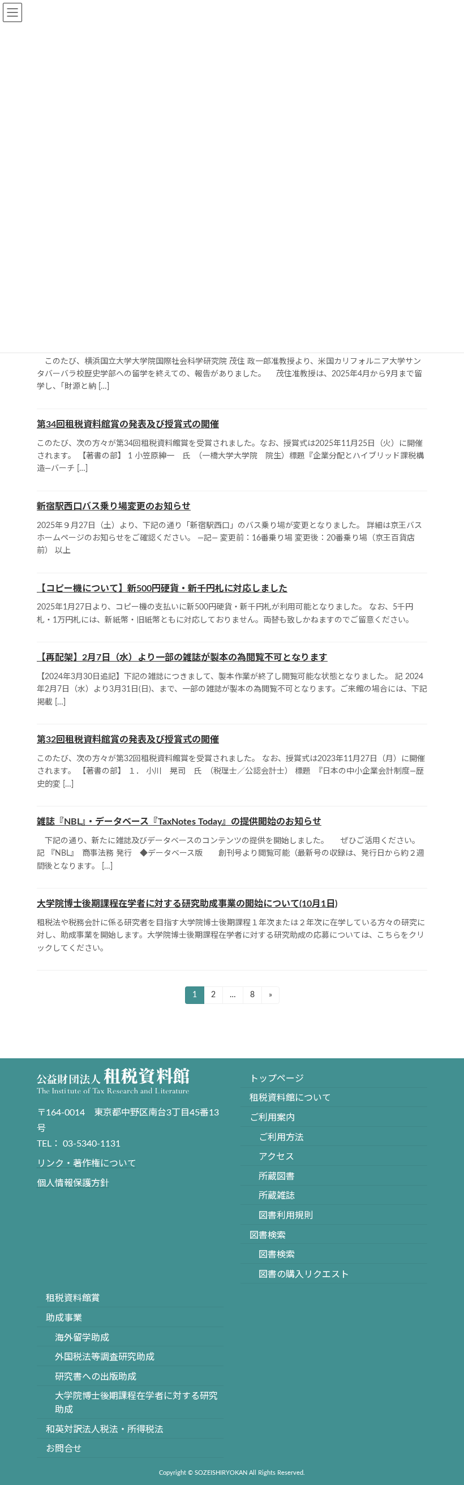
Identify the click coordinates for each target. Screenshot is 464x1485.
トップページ (277, 1078)
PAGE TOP (442, 1428)
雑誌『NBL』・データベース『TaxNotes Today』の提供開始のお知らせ (179, 821)
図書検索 (268, 1235)
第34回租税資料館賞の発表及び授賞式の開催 (128, 424)
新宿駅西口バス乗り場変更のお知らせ (114, 506)
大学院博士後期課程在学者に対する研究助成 (136, 1403)
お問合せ (64, 1449)
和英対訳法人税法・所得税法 (105, 1429)
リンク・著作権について (86, 1163)
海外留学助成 (82, 1337)
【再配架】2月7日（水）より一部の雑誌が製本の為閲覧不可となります (182, 657)
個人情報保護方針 (73, 1183)
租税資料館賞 (73, 1298)
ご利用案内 (272, 1117)
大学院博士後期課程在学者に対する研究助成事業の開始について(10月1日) (187, 903)
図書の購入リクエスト (304, 1274)
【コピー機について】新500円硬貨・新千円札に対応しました (162, 588)
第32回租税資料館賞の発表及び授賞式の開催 (128, 739)
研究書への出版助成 (95, 1376)
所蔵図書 (277, 1176)
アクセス (276, 1156)
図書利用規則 (286, 1215)
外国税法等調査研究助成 (104, 1357)
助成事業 (64, 1318)
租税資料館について (290, 1098)
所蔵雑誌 (277, 1196)
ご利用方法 (281, 1137)
